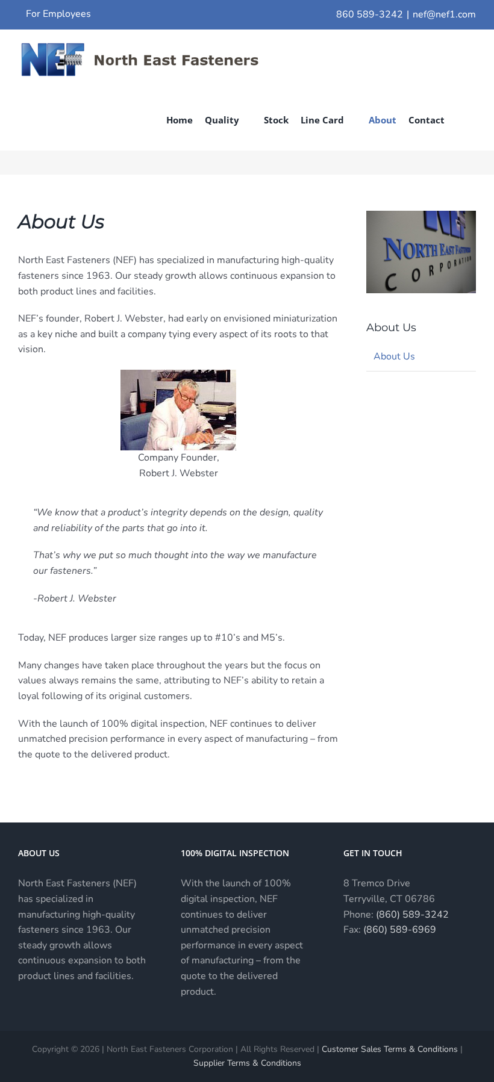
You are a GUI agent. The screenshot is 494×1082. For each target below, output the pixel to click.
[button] (460, 120)
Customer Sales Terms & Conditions (390, 1049)
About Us (394, 356)
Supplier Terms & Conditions (247, 1063)
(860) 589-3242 (412, 914)
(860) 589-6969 (399, 929)
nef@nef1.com (444, 14)
